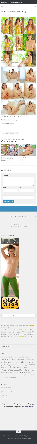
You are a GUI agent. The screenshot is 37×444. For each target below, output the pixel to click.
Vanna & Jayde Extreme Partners (10, 330)
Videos (7, 6)
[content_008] (24, 59)
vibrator (4, 377)
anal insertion (4, 357)
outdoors (6, 369)
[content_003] (30, 25)
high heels (11, 364)
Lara (2, 6)
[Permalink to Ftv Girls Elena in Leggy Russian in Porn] (9, 150)
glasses (32, 362)
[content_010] (30, 74)
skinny (2, 375)
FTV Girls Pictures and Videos (11, 2)
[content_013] (30, 91)
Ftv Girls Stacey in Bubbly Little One (10, 334)
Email (20, 187)
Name (4, 187)
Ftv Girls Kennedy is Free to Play (9, 336)
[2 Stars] (3, 139)
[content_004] (7, 42)
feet (13, 362)
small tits (10, 375)
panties (14, 370)
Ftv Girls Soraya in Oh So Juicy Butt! (11, 332)
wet (9, 377)
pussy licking (9, 372)
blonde (4, 359)
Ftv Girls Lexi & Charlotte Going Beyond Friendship (14, 325)
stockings (23, 375)
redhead (27, 372)
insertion (19, 365)
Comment (6, 175)
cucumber (21, 359)
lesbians (32, 365)
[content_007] (6, 59)
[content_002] (18, 25)
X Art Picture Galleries (8, 396)
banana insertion (16, 357)
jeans (23, 365)
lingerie (3, 367)
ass (9, 356)
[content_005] (18, 42)
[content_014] (13, 107)
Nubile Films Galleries (8, 392)
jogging (26, 365)
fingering (17, 362)
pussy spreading (18, 372)
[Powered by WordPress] (12, 438)
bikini (29, 357)
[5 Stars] (6, 139)
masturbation (13, 367)
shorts (31, 372)
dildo (3, 362)
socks (20, 375)
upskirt (31, 375)
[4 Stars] (5, 139)
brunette (12, 133)
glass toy (3, 365)
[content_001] (7, 25)
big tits (6, 133)
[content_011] (7, 91)
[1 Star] (1, 139)
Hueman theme (27, 438)
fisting (17, 133)
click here (25, 116)
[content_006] (30, 42)
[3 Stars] (4, 139)
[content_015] (30, 107)
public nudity (22, 370)
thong (27, 375)
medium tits (23, 367)
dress (8, 361)
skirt (5, 375)
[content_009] (13, 74)
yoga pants (13, 377)
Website (5, 194)
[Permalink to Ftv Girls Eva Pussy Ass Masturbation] (27, 149)
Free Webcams (7, 388)
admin (4, 15)
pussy (30, 370)
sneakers (15, 375)
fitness (27, 362)
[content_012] (18, 91)
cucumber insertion (29, 359)
